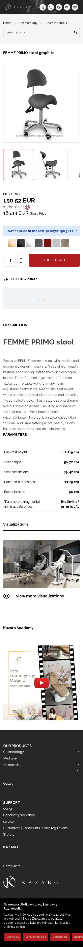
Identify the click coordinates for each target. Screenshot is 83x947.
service (8, 821)
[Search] (74, 32)
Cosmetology (28, 23)
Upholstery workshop (19, 815)
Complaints (11, 866)
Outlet (8, 783)
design (8, 808)
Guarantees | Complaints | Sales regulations (35, 828)
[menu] (75, 7)
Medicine (10, 758)
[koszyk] (42, 7)
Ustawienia (12, 936)
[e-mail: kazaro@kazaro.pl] (59, 7)
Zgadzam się (60, 936)
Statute (8, 834)
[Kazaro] (18, 7)
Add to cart (54, 260)
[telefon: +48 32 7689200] (51, 7)
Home (7, 23)
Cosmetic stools (56, 23)
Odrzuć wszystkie (36, 936)
